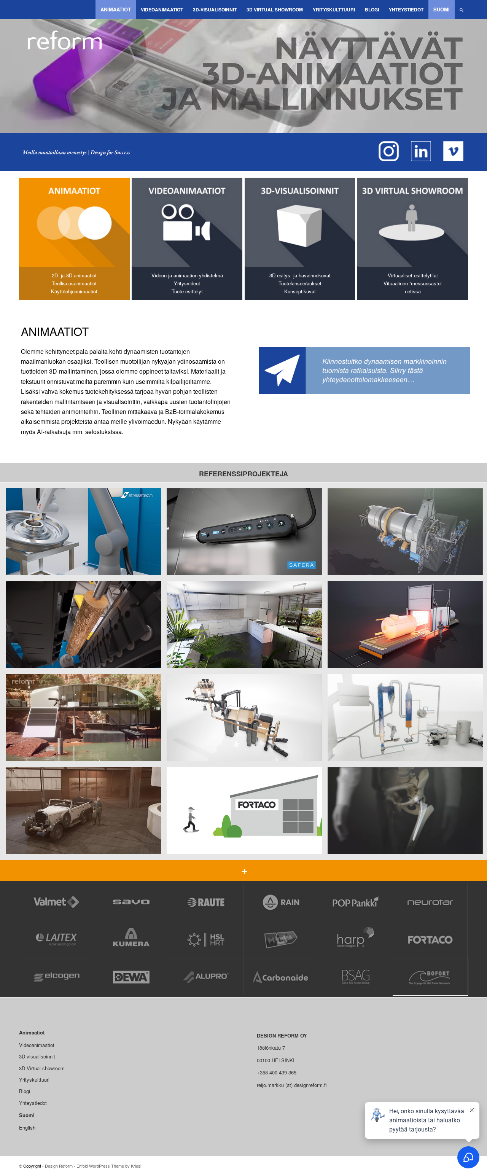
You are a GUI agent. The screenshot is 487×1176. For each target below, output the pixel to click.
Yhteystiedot (33, 1102)
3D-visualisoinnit (37, 1056)
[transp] (24, 9)
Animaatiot (32, 1032)
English (27, 1127)
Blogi (24, 1091)
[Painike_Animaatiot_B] (74, 222)
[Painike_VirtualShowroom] (412, 222)
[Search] (461, 9)
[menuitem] (115, 9)
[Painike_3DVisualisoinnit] (300, 222)
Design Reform (59, 1166)
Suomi (27, 1115)
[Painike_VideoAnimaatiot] (187, 222)
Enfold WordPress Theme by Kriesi (108, 1166)
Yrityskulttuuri (34, 1079)
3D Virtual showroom (42, 1068)
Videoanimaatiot (36, 1045)
